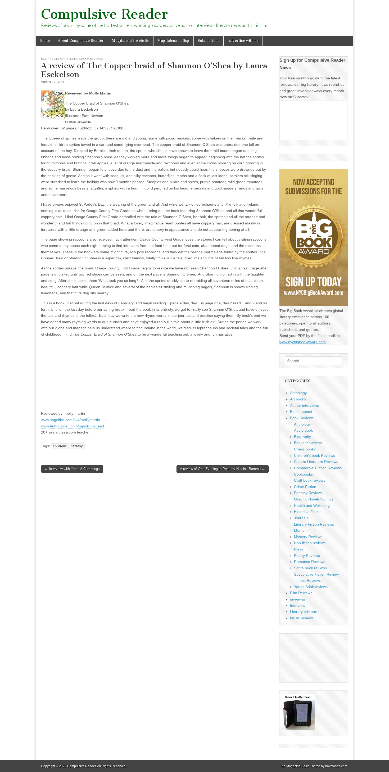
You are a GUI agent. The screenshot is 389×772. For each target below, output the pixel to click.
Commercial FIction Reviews (318, 468)
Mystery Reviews (308, 537)
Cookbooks (303, 474)
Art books (298, 399)
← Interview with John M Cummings (72, 469)
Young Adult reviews (311, 587)
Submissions (208, 40)
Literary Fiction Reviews (314, 524)
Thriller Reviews (307, 580)
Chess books (305, 449)
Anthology (298, 393)
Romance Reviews (309, 561)
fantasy (77, 446)
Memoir (300, 530)
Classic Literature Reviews (316, 461)
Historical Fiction (308, 511)
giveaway (298, 599)
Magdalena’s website (130, 40)
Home (45, 40)
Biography (302, 437)
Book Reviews (51, 58)
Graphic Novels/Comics (313, 499)
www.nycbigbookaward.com (302, 342)
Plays (298, 549)
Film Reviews (301, 593)
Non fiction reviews (309, 543)
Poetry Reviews (307, 555)
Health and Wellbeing (312, 505)
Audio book (303, 430)
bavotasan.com (336, 766)
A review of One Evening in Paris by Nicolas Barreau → (222, 469)
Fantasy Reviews (308, 493)
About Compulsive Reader (81, 40)
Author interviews (304, 405)
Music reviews (302, 618)
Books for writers (308, 443)
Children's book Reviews (83, 58)
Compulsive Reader (104, 14)
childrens (60, 446)
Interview (297, 605)
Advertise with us (243, 40)
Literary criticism (303, 612)
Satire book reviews (310, 568)
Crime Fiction (305, 487)
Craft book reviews (309, 480)
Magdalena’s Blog (173, 40)
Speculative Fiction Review (316, 574)
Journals (301, 518)
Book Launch (301, 411)
